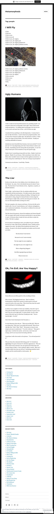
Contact (7, 500)
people (6, 86)
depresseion (28, 85)
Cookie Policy (28, 511)
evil (38, 358)
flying (35, 85)
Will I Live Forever (11, 486)
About (7, 497)
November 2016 (11, 410)
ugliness (38, 169)
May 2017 (9, 405)
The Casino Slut (11, 473)
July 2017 (9, 401)
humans (7, 169)
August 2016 (10, 416)
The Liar (9, 178)
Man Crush (9, 454)
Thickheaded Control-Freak (14, 471)
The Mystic (9, 462)
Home (7, 494)
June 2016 (9, 419)
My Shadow (10, 374)
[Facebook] (9, 505)
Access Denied (10, 469)
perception (19, 169)
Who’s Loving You (11, 445)
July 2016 (9, 418)
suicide (23, 86)
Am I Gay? (9, 377)
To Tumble (9, 451)
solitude (30, 169)
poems (13, 86)
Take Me (9, 385)
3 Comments (35, 86)
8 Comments (9, 170)
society (19, 86)
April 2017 (9, 407)
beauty (31, 167)
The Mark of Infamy (12, 386)
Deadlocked (10, 474)
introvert (11, 169)
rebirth (16, 86)
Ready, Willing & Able (12, 383)
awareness (27, 167)
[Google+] (12, 505)
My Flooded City (11, 480)
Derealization (10, 439)
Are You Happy (10, 460)
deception (21, 259)
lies (33, 259)
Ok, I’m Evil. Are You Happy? (21, 268)
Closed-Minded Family (13, 375)
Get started (37, 1)
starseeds (34, 169)
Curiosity (9, 436)
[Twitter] (6, 505)
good (9, 359)
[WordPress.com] (17, 505)
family (6, 359)
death (23, 85)
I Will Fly (10, 27)
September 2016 (11, 414)
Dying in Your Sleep (12, 478)
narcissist (37, 259)
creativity (25, 358)
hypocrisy (13, 359)
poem (10, 86)
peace (17, 359)
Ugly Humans (13, 94)
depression (35, 167)
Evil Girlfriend (10, 482)
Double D (9, 465)
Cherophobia (10, 449)
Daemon (9, 85)
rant (13, 260)
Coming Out (10, 372)
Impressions (21, 167)
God (38, 85)
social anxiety (25, 169)
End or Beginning (11, 458)
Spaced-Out (10, 467)
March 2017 (10, 408)
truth (30, 359)
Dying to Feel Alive (11, 443)
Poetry (20, 85)
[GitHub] (15, 505)
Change (20, 358)
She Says (9, 388)
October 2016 (10, 412)
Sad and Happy (10, 379)
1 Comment (20, 260)
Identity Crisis (10, 463)
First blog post (10, 381)
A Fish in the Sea (11, 441)
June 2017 (9, 403)
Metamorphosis (12, 11)
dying (32, 85)
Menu (46, 11)
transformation (28, 86)
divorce (31, 259)
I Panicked (9, 484)
